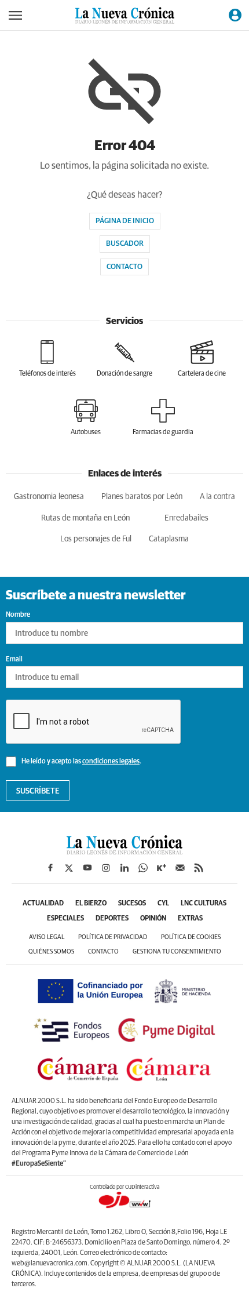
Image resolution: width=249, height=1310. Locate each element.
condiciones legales (111, 761)
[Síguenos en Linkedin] (124, 867)
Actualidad (43, 903)
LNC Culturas (203, 903)
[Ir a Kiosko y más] (161, 867)
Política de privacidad (112, 937)
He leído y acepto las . (80, 761)
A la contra (217, 497)
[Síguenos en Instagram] (106, 867)
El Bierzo (91, 903)
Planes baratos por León (141, 497)
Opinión (153, 918)
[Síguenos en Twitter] (69, 867)
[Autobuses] (86, 417)
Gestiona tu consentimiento (177, 951)
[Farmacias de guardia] (163, 417)
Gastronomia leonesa (49, 497)
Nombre (18, 615)
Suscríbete (38, 791)
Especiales (65, 918)
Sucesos (132, 903)
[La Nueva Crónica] (124, 851)
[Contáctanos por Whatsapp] (143, 867)
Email (14, 659)
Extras (190, 918)
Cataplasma (169, 539)
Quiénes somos (51, 951)
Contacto (124, 267)
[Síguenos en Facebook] (50, 867)
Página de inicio (125, 221)
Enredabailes (186, 518)
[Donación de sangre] (124, 358)
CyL (163, 903)
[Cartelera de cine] (202, 358)
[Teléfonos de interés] (47, 358)
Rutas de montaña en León (85, 518)
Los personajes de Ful (95, 539)
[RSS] (198, 867)
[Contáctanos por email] (180, 867)
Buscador (125, 244)
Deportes (112, 918)
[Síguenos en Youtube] (87, 867)
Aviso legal (46, 937)
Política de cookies (191, 937)
